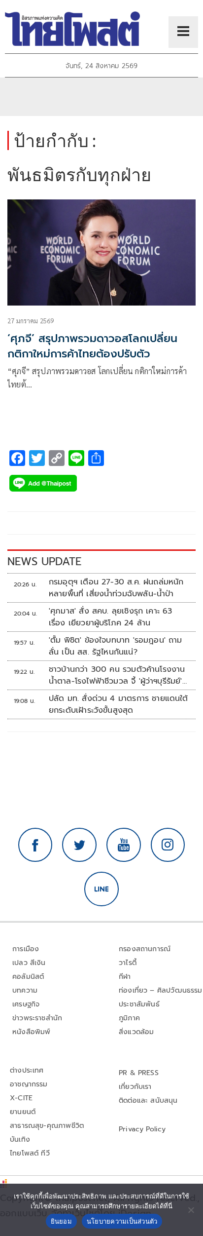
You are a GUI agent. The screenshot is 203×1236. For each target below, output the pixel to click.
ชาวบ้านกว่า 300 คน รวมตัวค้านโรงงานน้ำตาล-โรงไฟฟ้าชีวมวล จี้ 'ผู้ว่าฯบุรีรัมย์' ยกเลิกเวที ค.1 (117, 675)
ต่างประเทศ (27, 1070)
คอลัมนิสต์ (28, 976)
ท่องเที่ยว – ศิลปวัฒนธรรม (161, 990)
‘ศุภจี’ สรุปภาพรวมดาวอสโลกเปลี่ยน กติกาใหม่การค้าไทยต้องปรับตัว (92, 346)
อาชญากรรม (29, 1084)
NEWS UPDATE (44, 561)
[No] (191, 1210)
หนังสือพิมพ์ (31, 1032)
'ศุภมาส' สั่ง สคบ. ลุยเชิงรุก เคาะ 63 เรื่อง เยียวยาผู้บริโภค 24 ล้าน (110, 617)
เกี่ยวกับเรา (135, 1087)
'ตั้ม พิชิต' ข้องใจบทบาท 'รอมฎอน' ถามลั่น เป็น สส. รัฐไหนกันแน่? (115, 646)
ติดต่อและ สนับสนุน (148, 1100)
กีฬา (125, 976)
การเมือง (25, 949)
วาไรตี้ (127, 963)
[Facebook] (35, 845)
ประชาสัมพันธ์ (139, 1004)
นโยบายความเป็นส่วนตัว (122, 1221)
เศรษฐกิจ (25, 1004)
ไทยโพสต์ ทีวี (30, 1153)
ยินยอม (61, 1221)
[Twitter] (79, 845)
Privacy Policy (142, 1129)
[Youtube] (123, 845)
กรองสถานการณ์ (144, 949)
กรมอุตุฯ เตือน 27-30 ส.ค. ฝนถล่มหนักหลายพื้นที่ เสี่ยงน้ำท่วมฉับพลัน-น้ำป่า (116, 588)
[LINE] (101, 889)
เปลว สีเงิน (29, 963)
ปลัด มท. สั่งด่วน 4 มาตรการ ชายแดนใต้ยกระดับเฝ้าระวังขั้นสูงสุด (118, 704)
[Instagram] (168, 845)
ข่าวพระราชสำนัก (37, 1018)
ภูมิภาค (129, 1018)
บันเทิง (20, 1139)
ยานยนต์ (22, 1112)
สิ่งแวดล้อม (136, 1032)
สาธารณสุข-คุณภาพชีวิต (47, 1125)
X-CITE (21, 1098)
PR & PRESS (139, 1073)
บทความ (24, 990)
